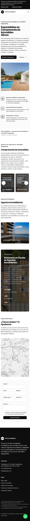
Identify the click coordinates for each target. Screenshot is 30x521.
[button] (26, 183)
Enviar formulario (15, 417)
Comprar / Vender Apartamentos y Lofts (21, 180)
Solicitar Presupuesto (8, 57)
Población (19, 397)
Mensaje (6, 404)
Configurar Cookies (6, 490)
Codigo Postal (7, 397)
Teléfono (18, 390)
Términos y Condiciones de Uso (16, 414)
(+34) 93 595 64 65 (6, 468)
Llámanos (21, 57)
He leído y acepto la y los (15, 413)
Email (5, 390)
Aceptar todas (4, 7)
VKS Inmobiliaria (10, 12)
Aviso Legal (4, 480)
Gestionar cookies (17, 7)
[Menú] (28, 12)
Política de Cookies (6, 483)
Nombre (5, 384)
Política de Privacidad (20, 412)
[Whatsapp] (25, 516)
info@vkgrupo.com (6, 471)
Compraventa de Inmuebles (7, 178)
